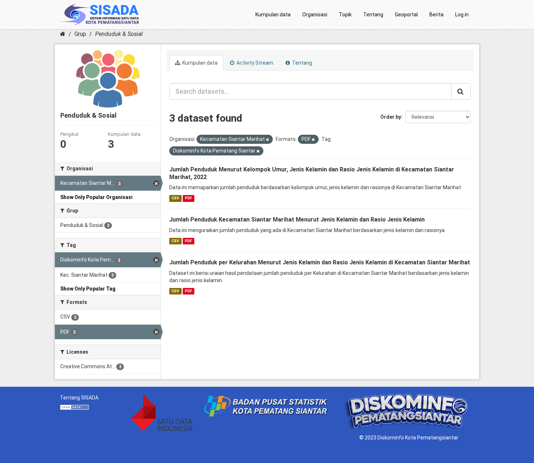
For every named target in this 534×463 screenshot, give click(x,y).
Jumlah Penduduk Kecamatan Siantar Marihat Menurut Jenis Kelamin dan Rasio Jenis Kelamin (297, 219)
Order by (390, 117)
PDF (188, 198)
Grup (80, 34)
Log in (462, 14)
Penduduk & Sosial (119, 34)
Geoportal (406, 14)
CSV (175, 198)
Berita (436, 14)
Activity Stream (254, 63)
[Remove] (267, 139)
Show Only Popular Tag (88, 289)
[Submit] (461, 91)
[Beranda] (62, 34)
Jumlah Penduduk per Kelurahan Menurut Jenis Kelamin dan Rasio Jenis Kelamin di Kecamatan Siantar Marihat (319, 262)
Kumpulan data (273, 14)
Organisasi (314, 14)
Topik (345, 14)
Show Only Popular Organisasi (96, 197)
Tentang (373, 14)
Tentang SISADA (79, 398)
